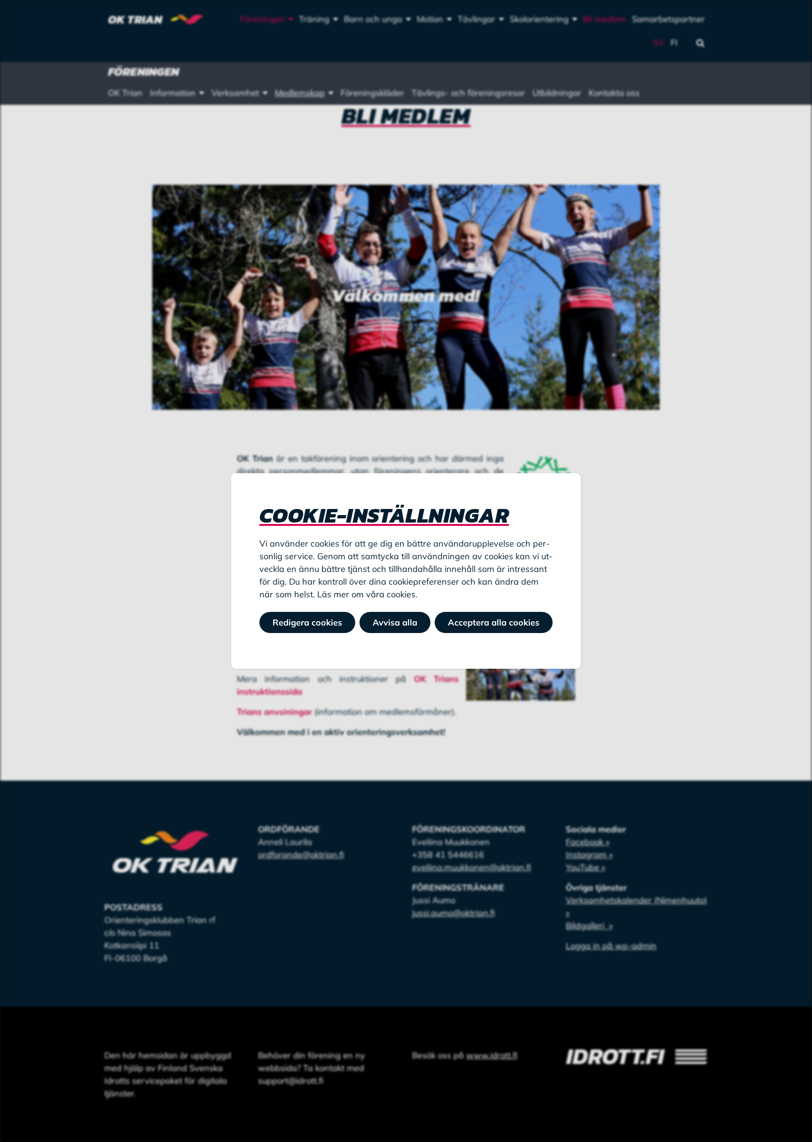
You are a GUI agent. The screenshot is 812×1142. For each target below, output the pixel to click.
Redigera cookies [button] (307, 622)
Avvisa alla (395, 622)
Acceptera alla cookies (493, 622)
